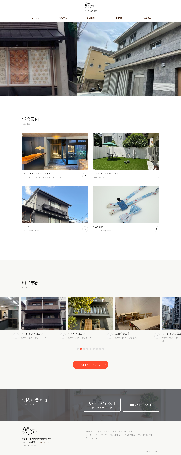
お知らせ (147, 434)
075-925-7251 (43, 442)
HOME (35, 18)
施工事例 (90, 18)
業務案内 (63, 18)
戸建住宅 (116, 434)
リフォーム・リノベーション (98, 434)
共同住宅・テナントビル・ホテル (117, 431)
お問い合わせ (145, 18)
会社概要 (118, 18)
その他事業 (127, 434)
